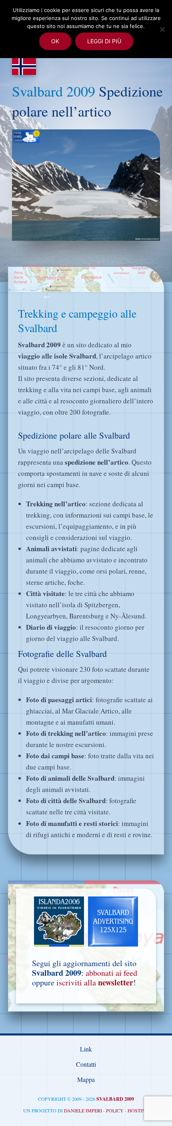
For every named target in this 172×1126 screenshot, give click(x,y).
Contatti (86, 1064)
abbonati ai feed (111, 972)
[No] (162, 29)
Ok (55, 41)
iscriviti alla (94, 982)
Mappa (86, 1079)
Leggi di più (104, 41)
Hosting (138, 1110)
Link (86, 1049)
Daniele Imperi (83, 1110)
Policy (115, 1110)
